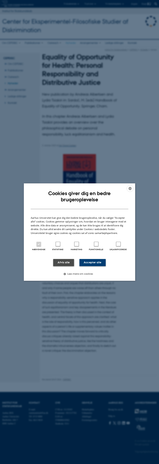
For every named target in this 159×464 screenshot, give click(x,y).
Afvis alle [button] (64, 262)
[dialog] (79, 232)
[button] (79, 274)
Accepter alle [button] (92, 262)
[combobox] (130, 188)
